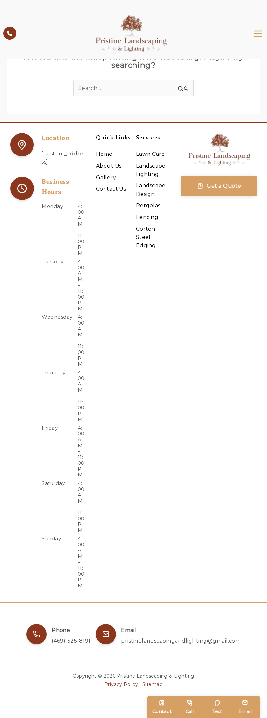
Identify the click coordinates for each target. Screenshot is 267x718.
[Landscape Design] (153, 190)
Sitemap (152, 684)
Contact (162, 711)
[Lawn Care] (150, 154)
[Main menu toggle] (258, 33)
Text (217, 711)
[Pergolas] (148, 205)
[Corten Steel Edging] (153, 237)
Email (245, 711)
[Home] (104, 154)
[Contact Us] (111, 189)
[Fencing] (147, 217)
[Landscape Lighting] (153, 170)
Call (190, 711)
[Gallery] (106, 177)
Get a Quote (224, 186)
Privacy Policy (121, 684)
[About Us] (109, 166)
